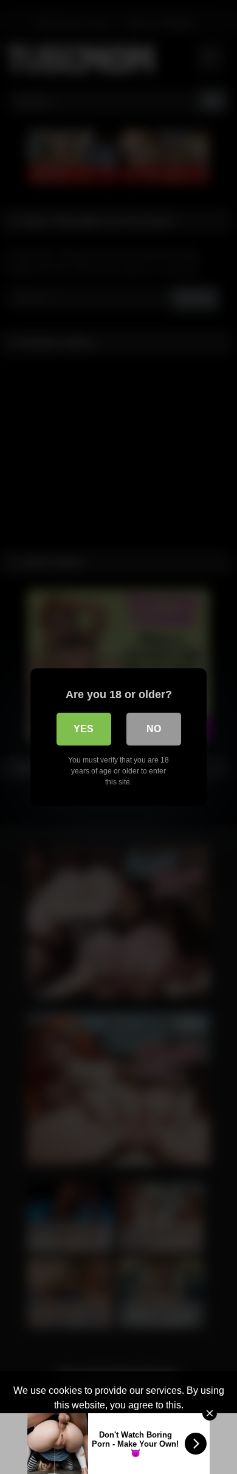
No (153, 729)
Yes (84, 729)
